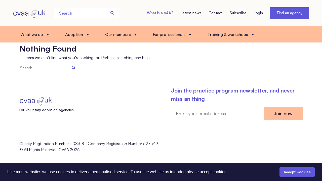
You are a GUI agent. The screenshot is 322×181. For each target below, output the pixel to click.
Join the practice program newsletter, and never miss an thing (233, 94)
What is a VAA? (160, 13)
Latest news (191, 13)
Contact (216, 13)
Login (258, 13)
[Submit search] (112, 13)
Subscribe (238, 13)
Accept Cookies (297, 172)
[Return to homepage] (29, 13)
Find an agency (289, 13)
